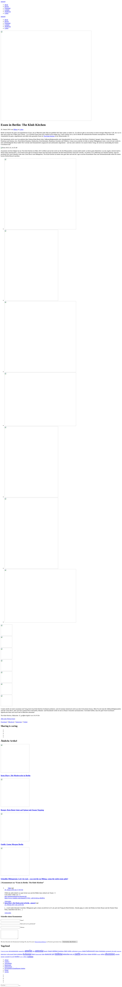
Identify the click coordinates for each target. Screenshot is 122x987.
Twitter (25, 722)
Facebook (4, 722)
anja (34, 951)
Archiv (7, 972)
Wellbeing (8, 11)
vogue (21, 956)
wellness (25, 956)
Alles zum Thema (6, 719)
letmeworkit (38, 954)
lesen (33, 954)
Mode (6, 5)
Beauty (7, 6)
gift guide (113, 951)
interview (3, 954)
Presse (6, 970)
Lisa (9, 888)
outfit (77, 953)
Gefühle (7, 10)
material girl (50, 954)
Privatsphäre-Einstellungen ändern (15, 968)
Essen (13, 719)
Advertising (8, 963)
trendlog (16, 956)
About (6, 960)
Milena (15, 129)
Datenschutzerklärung (40, 942)
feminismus (102, 951)
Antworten (8, 901)
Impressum (8, 965)
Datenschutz (8, 966)
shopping (110, 953)
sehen (103, 954)
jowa (15, 954)
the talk (12, 956)
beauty (46, 951)
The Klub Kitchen (49, 136)
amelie (28, 950)
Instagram (19, 722)
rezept (98, 954)
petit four (84, 954)
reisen (89, 954)
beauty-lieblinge (53, 951)
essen (84, 951)
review (94, 954)
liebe (43, 954)
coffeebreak (75, 951)
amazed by (21, 951)
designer (80, 951)
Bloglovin (11, 722)
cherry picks (67, 951)
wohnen (30, 956)
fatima (97, 951)
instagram (119, 951)
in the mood (10, 954)
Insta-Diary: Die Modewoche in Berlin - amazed (20, 903)
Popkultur (7, 8)
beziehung (61, 951)
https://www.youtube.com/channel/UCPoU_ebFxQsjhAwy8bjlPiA (25, 898)
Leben (6, 13)
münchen (66, 954)
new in (72, 954)
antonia (39, 950)
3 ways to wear (4, 951)
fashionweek (90, 951)
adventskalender (13, 951)
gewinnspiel (108, 951)
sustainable (7, 956)
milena (59, 953)
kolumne (27, 954)
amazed (3, 1)
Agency (7, 961)
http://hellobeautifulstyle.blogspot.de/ (16, 896)
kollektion (20, 954)
